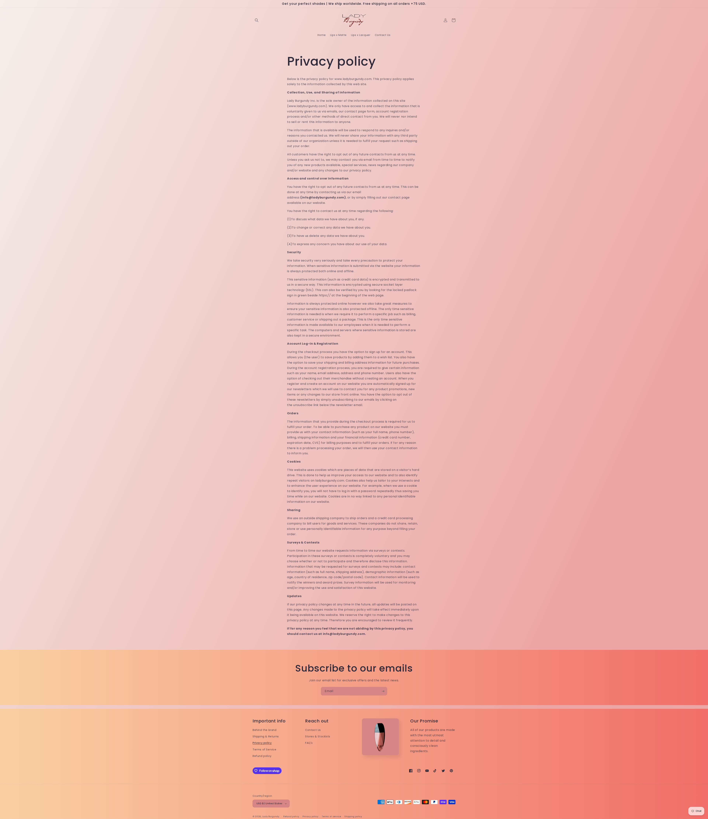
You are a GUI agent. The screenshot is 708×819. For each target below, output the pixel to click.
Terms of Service (264, 749)
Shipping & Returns (266, 736)
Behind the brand (265, 730)
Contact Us (313, 730)
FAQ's (309, 743)
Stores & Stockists (317, 736)
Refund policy (262, 756)
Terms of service (331, 816)
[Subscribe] (383, 691)
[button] (257, 20)
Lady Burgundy (270, 816)
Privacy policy (262, 743)
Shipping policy (353, 816)
